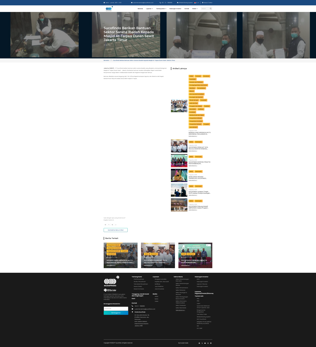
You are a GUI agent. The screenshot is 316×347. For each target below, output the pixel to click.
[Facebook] (199, 343)
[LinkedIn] (210, 343)
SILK (198, 326)
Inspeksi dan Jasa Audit (162, 281)
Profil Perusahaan (139, 279)
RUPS (198, 279)
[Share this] (105, 225)
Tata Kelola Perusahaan (141, 284)
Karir (133, 298)
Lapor (198, 303)
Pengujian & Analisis (160, 279)
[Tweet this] (109, 225)
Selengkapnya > (180, 310)
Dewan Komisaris (139, 289)
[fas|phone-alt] (133, 306)
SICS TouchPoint (201, 319)
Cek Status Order (202, 314)
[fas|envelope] (133, 309)
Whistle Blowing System (204, 317)
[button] (196, 3)
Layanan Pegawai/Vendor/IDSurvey (204, 292)
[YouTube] (205, 343)
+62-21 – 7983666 (140, 306)
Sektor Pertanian (180, 290)
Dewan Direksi (138, 286)
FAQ (198, 298)
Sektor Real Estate (181, 308)
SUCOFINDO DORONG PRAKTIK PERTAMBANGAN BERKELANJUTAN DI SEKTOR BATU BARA (199, 164)
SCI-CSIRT (199, 328)
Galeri (156, 301)
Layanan (156, 277)
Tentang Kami (137, 277)
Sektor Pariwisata (181, 305)
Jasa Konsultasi (159, 289)
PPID (198, 301)
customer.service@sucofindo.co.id (145, 309)
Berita (156, 299)
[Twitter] (202, 343)
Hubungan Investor (201, 277)
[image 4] (109, 8)
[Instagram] (208, 343)
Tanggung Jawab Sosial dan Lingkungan (140, 295)
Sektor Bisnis (178, 277)
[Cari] (210, 8)
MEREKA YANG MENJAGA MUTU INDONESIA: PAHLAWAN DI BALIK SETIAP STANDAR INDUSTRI (200, 135)
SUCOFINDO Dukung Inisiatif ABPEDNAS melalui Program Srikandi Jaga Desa (198, 208)
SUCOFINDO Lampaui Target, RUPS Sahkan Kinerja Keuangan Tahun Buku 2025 (199, 193)
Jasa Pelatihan (159, 286)
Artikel (156, 296)
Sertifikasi (157, 284)
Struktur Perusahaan (140, 281)
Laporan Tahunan (202, 284)
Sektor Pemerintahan (182, 288)
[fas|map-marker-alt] (133, 312)
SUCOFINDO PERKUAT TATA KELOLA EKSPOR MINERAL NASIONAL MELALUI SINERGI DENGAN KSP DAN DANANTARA (200, 150)
